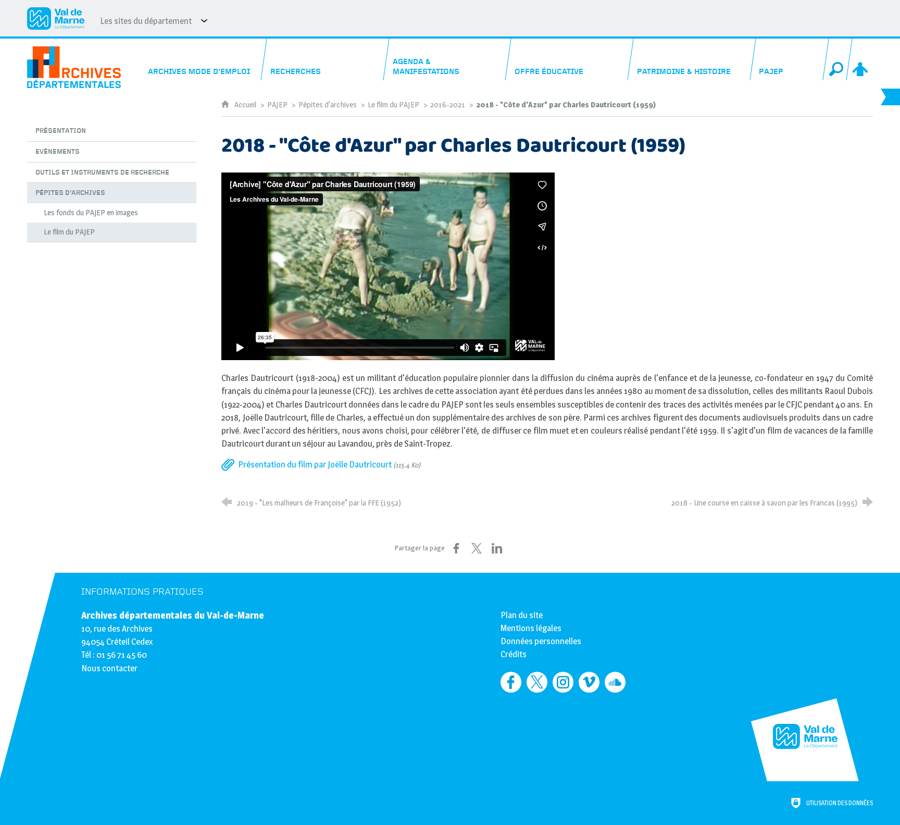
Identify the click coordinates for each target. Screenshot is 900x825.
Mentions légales (531, 628)
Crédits (514, 654)
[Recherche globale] (838, 59)
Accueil (246, 104)
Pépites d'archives (327, 104)
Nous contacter (109, 668)
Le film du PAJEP (393, 104)
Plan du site (522, 615)
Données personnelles (541, 641)
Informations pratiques (142, 592)
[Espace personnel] (861, 59)
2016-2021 (447, 104)
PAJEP (277, 104)
